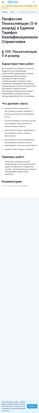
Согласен (32, 406)
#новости (5, 8)
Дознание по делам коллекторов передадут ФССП (21, 6)
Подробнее (5, 410)
